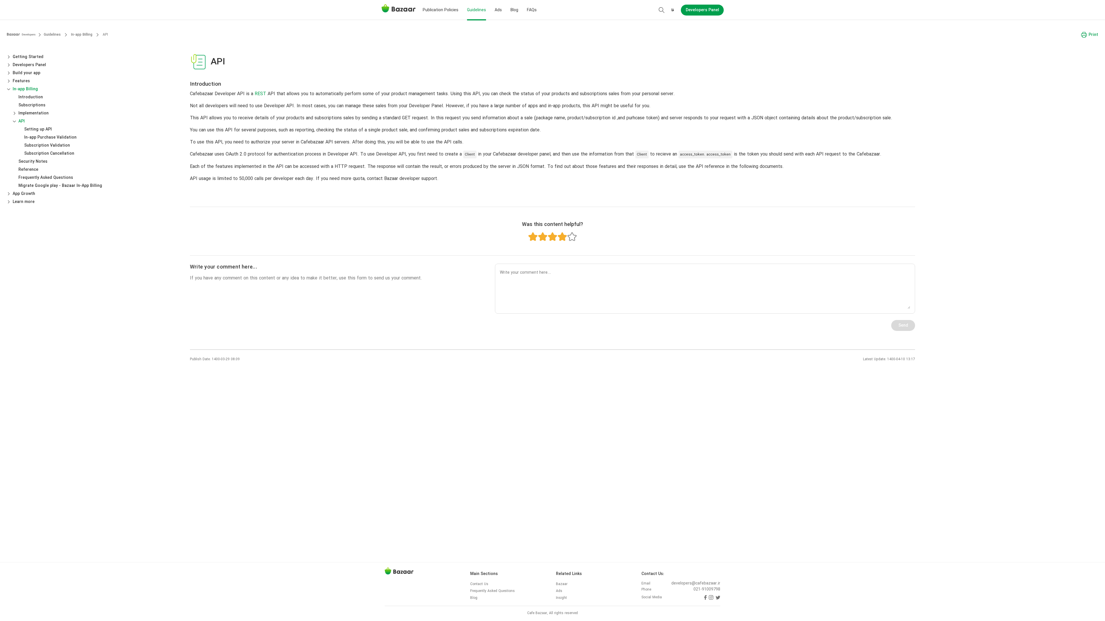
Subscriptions (31, 105)
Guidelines (476, 10)
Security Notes (32, 161)
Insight (561, 598)
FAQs (532, 10)
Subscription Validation (47, 145)
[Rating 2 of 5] (542, 236)
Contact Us (479, 584)
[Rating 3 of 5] (552, 236)
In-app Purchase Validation (50, 137)
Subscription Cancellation (49, 153)
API (21, 121)
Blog (514, 10)
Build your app (26, 73)
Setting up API (38, 129)
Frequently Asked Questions (45, 178)
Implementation (33, 113)
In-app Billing (25, 89)
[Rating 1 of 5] (533, 236)
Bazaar (561, 584)
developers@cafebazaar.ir (695, 583)
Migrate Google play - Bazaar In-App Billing (60, 186)
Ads (498, 10)
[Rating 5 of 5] (572, 236)
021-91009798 (707, 589)
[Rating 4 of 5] (562, 236)
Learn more (24, 202)
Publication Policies (440, 10)
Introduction (30, 97)
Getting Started (28, 57)
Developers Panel (29, 65)
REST (260, 93)
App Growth (24, 194)
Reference (28, 169)
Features (21, 81)
